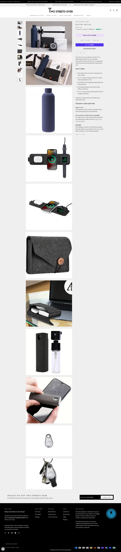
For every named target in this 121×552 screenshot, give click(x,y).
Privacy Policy (52, 514)
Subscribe (107, 497)
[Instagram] (8, 533)
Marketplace (79, 15)
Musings (37, 517)
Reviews (65, 519)
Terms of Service (52, 517)
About (89, 15)
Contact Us (66, 512)
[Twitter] (82, 134)
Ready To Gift (52, 15)
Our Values (38, 514)
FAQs (64, 517)
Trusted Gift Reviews (109, 510)
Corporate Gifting (59, 5)
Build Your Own (65, 15)
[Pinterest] (84, 134)
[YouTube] (15, 533)
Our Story (37, 512)
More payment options (89, 48)
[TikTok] (18, 533)
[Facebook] (80, 134)
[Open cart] (116, 10)
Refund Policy (52, 512)
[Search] (113, 10)
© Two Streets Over (12, 547)
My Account (66, 514)
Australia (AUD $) (11, 543)
